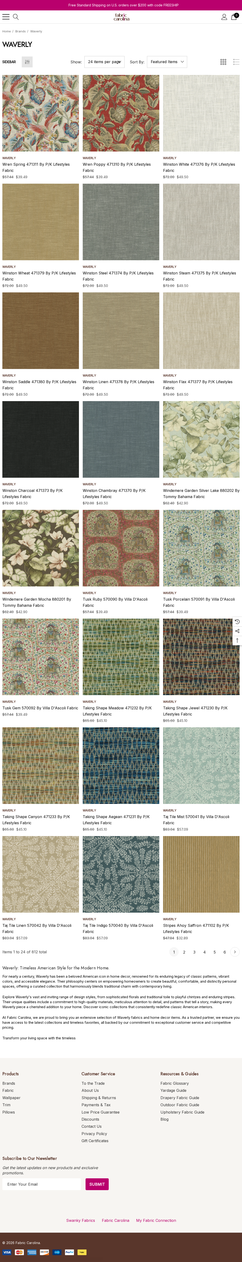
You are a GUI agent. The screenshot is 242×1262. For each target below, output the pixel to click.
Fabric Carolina (115, 1220)
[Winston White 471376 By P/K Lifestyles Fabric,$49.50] (201, 113)
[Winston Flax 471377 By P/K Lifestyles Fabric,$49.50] (201, 330)
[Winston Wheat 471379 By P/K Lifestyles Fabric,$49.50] (40, 222)
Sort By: (137, 62)
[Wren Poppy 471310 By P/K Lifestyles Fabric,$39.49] (121, 113)
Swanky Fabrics (80, 1220)
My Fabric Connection (156, 1220)
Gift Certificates (95, 1140)
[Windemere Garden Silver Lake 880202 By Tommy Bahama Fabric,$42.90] (201, 439)
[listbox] (167, 62)
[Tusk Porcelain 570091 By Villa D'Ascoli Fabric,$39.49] (201, 548)
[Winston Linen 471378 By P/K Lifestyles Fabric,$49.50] (121, 330)
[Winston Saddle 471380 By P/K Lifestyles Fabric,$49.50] (40, 330)
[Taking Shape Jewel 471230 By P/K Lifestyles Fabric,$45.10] (201, 657)
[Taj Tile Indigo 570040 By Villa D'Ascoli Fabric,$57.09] (121, 874)
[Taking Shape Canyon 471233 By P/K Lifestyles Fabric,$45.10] (40, 765)
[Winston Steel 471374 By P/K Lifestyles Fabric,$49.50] (121, 222)
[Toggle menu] (5, 16)
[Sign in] (224, 17)
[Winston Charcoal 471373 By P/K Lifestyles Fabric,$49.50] (40, 439)
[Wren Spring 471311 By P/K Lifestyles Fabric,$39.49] (40, 113)
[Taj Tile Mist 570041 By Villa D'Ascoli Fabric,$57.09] (201, 765)
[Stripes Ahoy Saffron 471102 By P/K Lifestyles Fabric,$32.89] (201, 874)
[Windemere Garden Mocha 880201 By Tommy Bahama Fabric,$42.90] (40, 548)
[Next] (235, 952)
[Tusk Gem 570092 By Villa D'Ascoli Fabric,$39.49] (40, 657)
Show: (76, 62)
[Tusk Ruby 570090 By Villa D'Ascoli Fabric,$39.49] (121, 548)
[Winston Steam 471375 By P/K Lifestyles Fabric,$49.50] (201, 222)
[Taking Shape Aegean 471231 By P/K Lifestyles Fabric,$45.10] (121, 765)
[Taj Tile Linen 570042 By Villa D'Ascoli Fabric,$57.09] (40, 874)
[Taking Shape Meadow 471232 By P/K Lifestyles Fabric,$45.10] (121, 657)
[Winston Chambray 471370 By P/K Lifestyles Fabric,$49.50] (121, 439)
